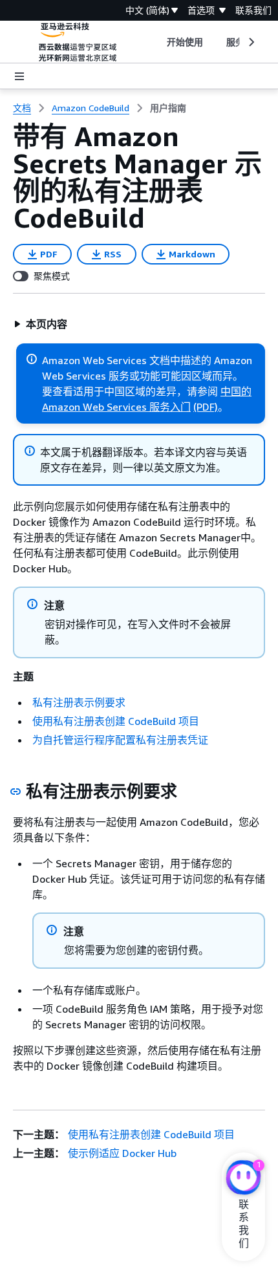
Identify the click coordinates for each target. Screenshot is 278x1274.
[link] (168, 108)
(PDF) (205, 406)
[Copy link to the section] (15, 791)
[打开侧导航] (19, 76)
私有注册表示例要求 (78, 702)
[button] (40, 324)
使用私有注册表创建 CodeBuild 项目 (115, 721)
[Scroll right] (250, 42)
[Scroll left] (157, 42)
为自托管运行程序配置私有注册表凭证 (120, 739)
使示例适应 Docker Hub (122, 1153)
